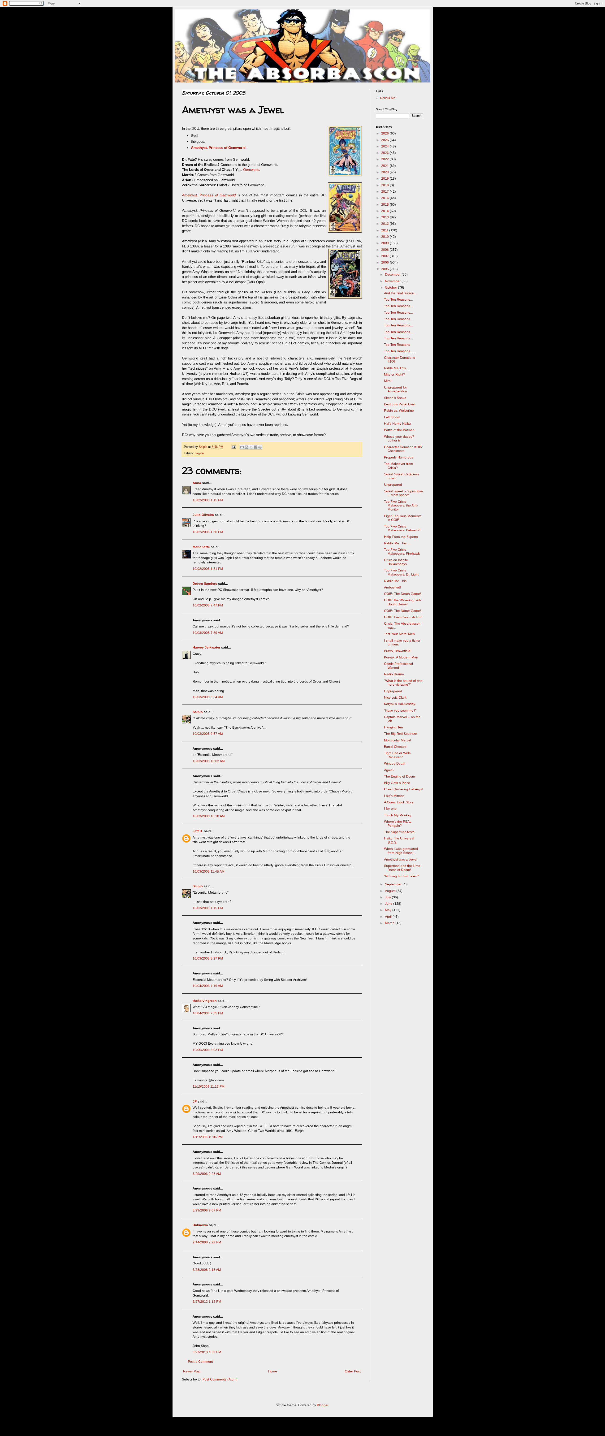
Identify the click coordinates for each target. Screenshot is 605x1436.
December (393, 274)
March (390, 923)
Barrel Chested (395, 746)
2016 (385, 198)
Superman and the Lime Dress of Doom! (402, 868)
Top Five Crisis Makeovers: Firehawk (402, 551)
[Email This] (242, 447)
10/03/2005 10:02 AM (209, 761)
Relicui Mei (388, 98)
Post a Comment (200, 1361)
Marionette (201, 547)
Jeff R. (198, 831)
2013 (385, 217)
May (388, 910)
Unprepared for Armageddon (395, 389)
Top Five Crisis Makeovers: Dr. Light (401, 572)
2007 (385, 256)
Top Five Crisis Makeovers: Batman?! (402, 528)
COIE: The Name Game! (402, 611)
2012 (385, 223)
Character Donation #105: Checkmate (403, 449)
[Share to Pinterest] (260, 447)
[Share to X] (251, 447)
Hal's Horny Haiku (397, 423)
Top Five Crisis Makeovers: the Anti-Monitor (401, 505)
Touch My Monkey (397, 815)
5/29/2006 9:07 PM (207, 1210)
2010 (385, 236)
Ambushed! (392, 587)
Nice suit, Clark (395, 697)
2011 (385, 230)
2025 (385, 140)
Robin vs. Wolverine (399, 410)
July (388, 897)
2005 (385, 269)
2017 (385, 191)
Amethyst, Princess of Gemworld (218, 148)
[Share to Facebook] (255, 447)
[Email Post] (233, 447)
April (389, 916)
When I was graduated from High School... (401, 851)
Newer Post (191, 1371)
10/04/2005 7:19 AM (208, 986)
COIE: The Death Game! (402, 594)
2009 (385, 243)
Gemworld (251, 170)
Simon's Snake (395, 398)
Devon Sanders (205, 583)
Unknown (200, 1225)
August (390, 891)
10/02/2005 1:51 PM (208, 569)
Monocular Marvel (397, 740)
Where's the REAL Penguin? (397, 823)
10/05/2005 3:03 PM (208, 1050)
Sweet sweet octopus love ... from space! (403, 493)
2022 (385, 159)
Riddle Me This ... (397, 543)
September (393, 884)
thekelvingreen (205, 1001)
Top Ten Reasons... (398, 299)
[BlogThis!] (246, 447)
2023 (385, 153)
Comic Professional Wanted (398, 666)
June (389, 903)
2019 (385, 178)
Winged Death (394, 763)
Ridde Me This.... (397, 368)
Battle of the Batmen (399, 430)
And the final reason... (400, 293)
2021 (385, 166)
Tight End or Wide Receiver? (397, 755)
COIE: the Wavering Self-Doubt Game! (402, 602)
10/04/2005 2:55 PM (208, 1013)
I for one (390, 808)
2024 (385, 146)
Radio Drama (394, 674)
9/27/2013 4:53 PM (207, 1352)
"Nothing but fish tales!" (401, 876)
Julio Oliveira (203, 515)
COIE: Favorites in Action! (403, 617)
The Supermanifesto (399, 832)
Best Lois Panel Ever (399, 404)
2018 (385, 185)
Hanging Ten (393, 727)
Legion (199, 453)
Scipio (198, 712)
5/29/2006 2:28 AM (207, 1174)
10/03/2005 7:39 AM (208, 633)
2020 (385, 172)
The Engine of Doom (399, 776)
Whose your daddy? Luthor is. (399, 438)
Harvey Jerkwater (206, 647)
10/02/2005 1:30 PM (208, 532)
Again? (389, 770)
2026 (385, 133)
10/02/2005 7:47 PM (208, 605)
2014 (385, 211)
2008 (385, 249)
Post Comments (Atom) (220, 1379)
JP (195, 1101)
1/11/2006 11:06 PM (208, 1137)
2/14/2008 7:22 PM (207, 1242)
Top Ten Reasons (397, 344)
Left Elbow (392, 417)
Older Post (353, 1371)
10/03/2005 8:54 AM (208, 697)
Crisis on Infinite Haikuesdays (396, 562)
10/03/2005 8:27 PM (208, 958)
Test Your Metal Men (399, 634)
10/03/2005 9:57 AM (208, 733)
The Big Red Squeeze (400, 733)
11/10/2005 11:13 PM (209, 1086)
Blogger (322, 1405)
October (391, 287)
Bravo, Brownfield (397, 651)
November (393, 281)
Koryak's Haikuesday (399, 704)
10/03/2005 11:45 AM (209, 871)
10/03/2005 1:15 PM (208, 908)
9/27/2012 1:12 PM (207, 1301)
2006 (385, 262)
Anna (197, 483)
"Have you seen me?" (400, 710)
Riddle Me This (395, 581)
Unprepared (393, 484)
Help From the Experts (401, 537)
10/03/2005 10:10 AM (209, 816)
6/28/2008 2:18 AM (207, 1270)
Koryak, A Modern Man (401, 657)
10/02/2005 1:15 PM (208, 500)
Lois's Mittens (394, 796)
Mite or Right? (394, 374)
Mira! (388, 381)
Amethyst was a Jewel (400, 859)
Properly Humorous (398, 457)
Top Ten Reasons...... (400, 351)
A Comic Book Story (399, 802)
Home (272, 1371)
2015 (385, 204)
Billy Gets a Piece (397, 783)
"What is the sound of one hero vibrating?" (403, 683)
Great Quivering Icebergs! (403, 789)
